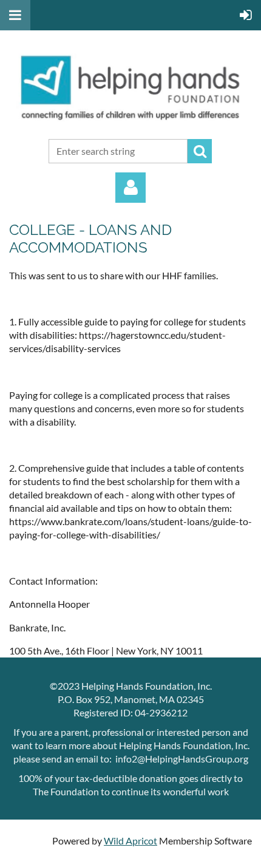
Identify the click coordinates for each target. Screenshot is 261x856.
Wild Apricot (130, 840)
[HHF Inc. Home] (130, 123)
